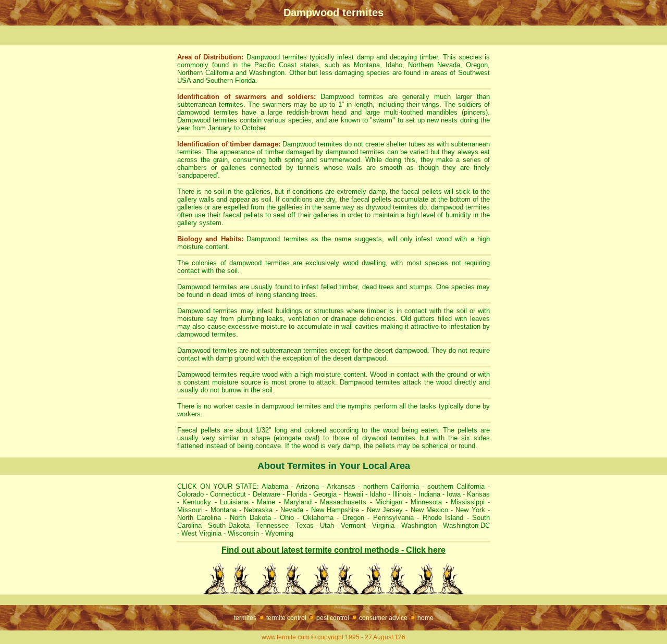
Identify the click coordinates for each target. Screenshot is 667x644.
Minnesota (426, 502)
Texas (304, 525)
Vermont (353, 525)
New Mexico (429, 510)
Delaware (266, 494)
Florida (297, 494)
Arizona (307, 486)
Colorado (190, 494)
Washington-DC (466, 525)
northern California (391, 486)
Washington (419, 525)
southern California (456, 486)
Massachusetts (343, 502)
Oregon (353, 518)
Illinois (402, 494)
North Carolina (199, 518)
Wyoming (279, 533)
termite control (286, 618)
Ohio (287, 518)
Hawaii (353, 494)
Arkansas (341, 486)
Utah (327, 525)
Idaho (377, 494)
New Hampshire (335, 510)
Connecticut (228, 494)
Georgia (325, 494)
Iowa (454, 494)
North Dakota (250, 518)
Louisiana (234, 502)
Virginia (383, 525)
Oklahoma (318, 518)
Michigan (388, 502)
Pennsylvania (393, 518)
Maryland (298, 502)
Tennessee (272, 525)
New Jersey (385, 510)
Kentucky (196, 502)
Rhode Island (443, 518)
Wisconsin (243, 533)
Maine (266, 502)
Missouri (190, 510)
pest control (332, 618)
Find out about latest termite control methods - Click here (333, 550)
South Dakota (228, 525)
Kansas (478, 494)
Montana (224, 510)
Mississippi (468, 502)
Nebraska (258, 510)
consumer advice (383, 618)
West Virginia (200, 533)
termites (245, 618)
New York (470, 510)
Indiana (429, 494)
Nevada (291, 510)
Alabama (273, 486)
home (425, 618)
